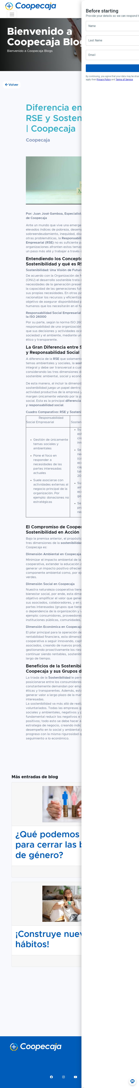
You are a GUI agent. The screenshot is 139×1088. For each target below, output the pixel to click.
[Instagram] (63, 1077)
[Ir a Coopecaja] (31, 6)
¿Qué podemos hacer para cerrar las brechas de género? (64, 845)
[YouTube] (75, 1077)
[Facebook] (51, 1077)
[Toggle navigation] (12, 14)
